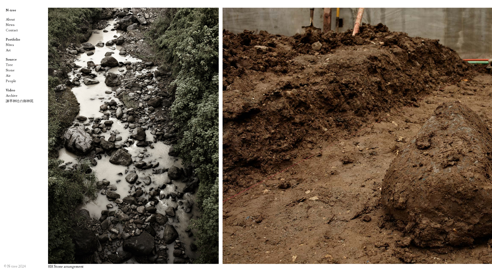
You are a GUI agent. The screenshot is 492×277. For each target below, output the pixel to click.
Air (8, 75)
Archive (11, 95)
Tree (9, 65)
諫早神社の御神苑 (19, 101)
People (11, 81)
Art (8, 50)
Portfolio (13, 39)
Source (11, 59)
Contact (12, 30)
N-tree (11, 10)
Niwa (10, 45)
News (10, 25)
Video (10, 90)
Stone (10, 70)
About (10, 19)
